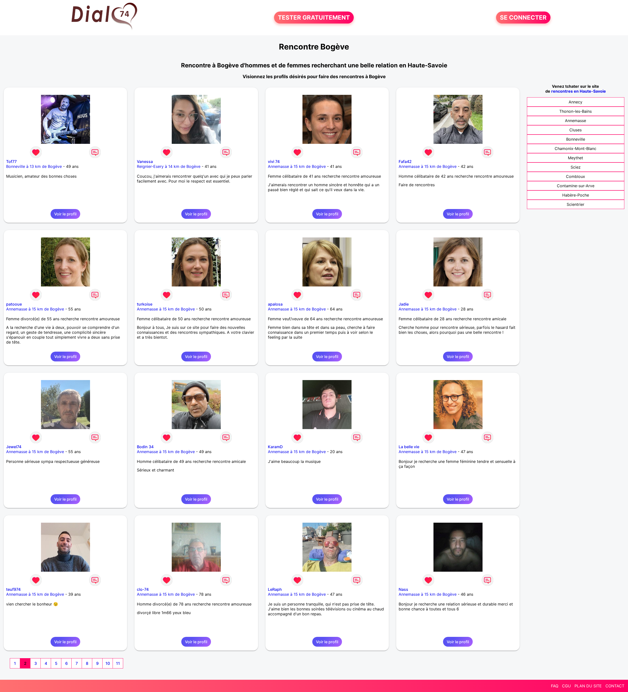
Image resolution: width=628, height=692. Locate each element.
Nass (403, 589)
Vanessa (145, 161)
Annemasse (575, 120)
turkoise (144, 304)
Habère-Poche (575, 195)
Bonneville (575, 139)
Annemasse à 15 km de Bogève (297, 166)
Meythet (575, 157)
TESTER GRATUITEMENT (314, 17)
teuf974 (13, 589)
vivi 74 (274, 161)
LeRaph (275, 589)
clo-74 (143, 589)
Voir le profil (65, 213)
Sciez (576, 167)
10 (107, 663)
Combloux (575, 176)
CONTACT (614, 685)
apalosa (275, 304)
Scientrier (575, 204)
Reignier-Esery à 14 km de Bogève (168, 166)
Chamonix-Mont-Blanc (575, 148)
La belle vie (409, 446)
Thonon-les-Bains (575, 111)
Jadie (404, 304)
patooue (14, 304)
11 (118, 663)
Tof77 (11, 161)
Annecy (575, 101)
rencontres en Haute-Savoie (578, 91)
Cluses (575, 129)
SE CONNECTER (523, 17)
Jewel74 (13, 446)
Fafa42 (405, 161)
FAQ (554, 685)
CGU (566, 685)
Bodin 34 (145, 446)
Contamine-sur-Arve (575, 185)
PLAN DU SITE (588, 685)
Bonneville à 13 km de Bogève (34, 166)
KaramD (275, 446)
